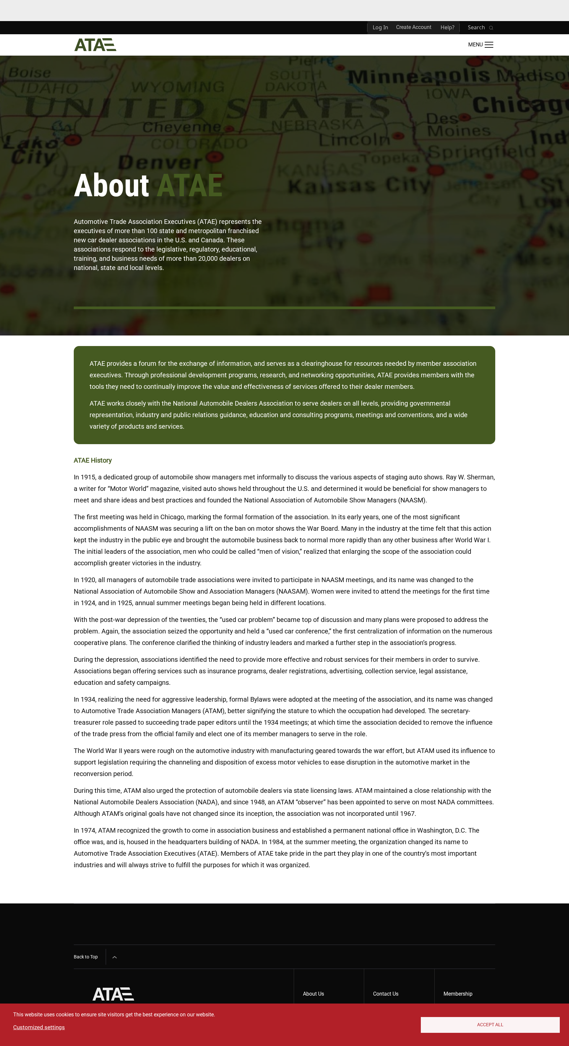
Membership (458, 994)
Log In (380, 27)
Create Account (413, 27)
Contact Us (385, 994)
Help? (447, 27)
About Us (313, 994)
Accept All (490, 1024)
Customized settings (39, 1027)
